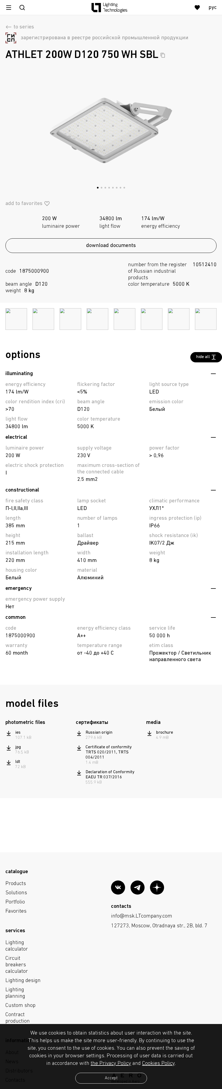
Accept (111, 1078)
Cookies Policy (158, 1063)
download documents (111, 245)
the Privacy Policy (111, 1063)
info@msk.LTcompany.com (141, 916)
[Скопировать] (162, 55)
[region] (38, 750)
